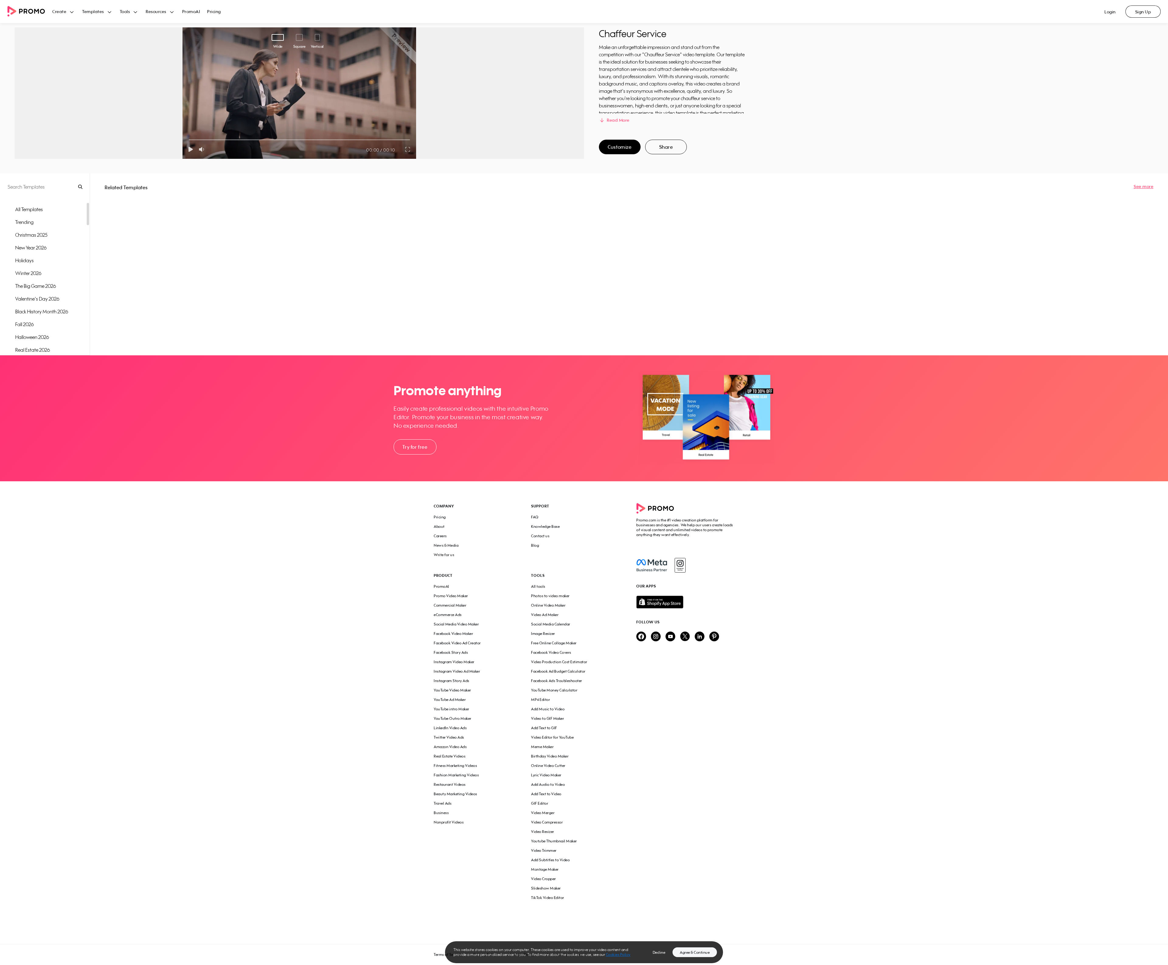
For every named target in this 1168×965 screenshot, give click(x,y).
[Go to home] (29, 11)
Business (441, 812)
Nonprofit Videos (449, 822)
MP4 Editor (540, 699)
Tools (125, 11)
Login (1110, 11)
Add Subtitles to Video (550, 860)
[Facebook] (651, 565)
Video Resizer (542, 831)
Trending (24, 222)
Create (59, 11)
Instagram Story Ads (451, 680)
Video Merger (542, 812)
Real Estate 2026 (32, 350)
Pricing (214, 11)
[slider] (189, 140)
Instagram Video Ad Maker (457, 671)
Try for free (414, 447)
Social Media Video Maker (456, 624)
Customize (619, 147)
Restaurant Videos (450, 784)
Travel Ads (442, 803)
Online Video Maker (548, 605)
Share (666, 147)
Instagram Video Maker (454, 662)
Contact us (540, 536)
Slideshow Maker (546, 888)
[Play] (190, 149)
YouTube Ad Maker (450, 699)
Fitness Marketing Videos (455, 765)
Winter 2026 (28, 273)
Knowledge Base (545, 526)
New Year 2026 (31, 248)
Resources (156, 11)
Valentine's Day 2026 (37, 299)
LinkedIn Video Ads (450, 728)
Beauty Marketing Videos (455, 794)
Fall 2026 (24, 324)
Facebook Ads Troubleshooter (556, 680)
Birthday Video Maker (549, 756)
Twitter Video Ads (449, 737)
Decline (659, 952)
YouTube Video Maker (452, 690)
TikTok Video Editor (547, 897)
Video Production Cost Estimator (559, 662)
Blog (535, 545)
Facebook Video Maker (453, 633)
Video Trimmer (544, 850)
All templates (29, 209)
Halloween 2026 (32, 337)
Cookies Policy (618, 954)
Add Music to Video (548, 709)
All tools (538, 586)
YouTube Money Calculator (554, 690)
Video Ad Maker (544, 614)
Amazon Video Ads (450, 746)
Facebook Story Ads (451, 652)
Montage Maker (545, 869)
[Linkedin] (699, 637)
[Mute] (203, 149)
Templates (93, 11)
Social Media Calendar (550, 624)
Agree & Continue (695, 952)
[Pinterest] (714, 637)
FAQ (535, 517)
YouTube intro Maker (451, 709)
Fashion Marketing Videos (456, 775)
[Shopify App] (685, 602)
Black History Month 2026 (41, 311)
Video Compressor (547, 822)
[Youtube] (670, 637)
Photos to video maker (550, 596)
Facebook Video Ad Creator (457, 643)
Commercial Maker (450, 605)
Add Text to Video (546, 794)
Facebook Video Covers (551, 652)
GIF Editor (539, 803)
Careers (440, 536)
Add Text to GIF (544, 728)
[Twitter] (685, 637)
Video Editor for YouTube (552, 737)
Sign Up (1143, 11)
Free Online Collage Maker (554, 643)
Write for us (444, 554)
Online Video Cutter (548, 765)
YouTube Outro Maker (452, 718)
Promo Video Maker (451, 596)
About (439, 526)
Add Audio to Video (548, 784)
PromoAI (191, 11)
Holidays (24, 260)
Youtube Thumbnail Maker (554, 841)
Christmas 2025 (31, 235)
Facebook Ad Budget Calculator (558, 671)
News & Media (446, 545)
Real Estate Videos (449, 756)
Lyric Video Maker (546, 775)
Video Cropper (543, 878)
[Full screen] (408, 149)
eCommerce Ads (448, 614)
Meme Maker (542, 746)
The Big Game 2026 (35, 286)
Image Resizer (543, 633)
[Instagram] (680, 565)
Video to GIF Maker (547, 718)
